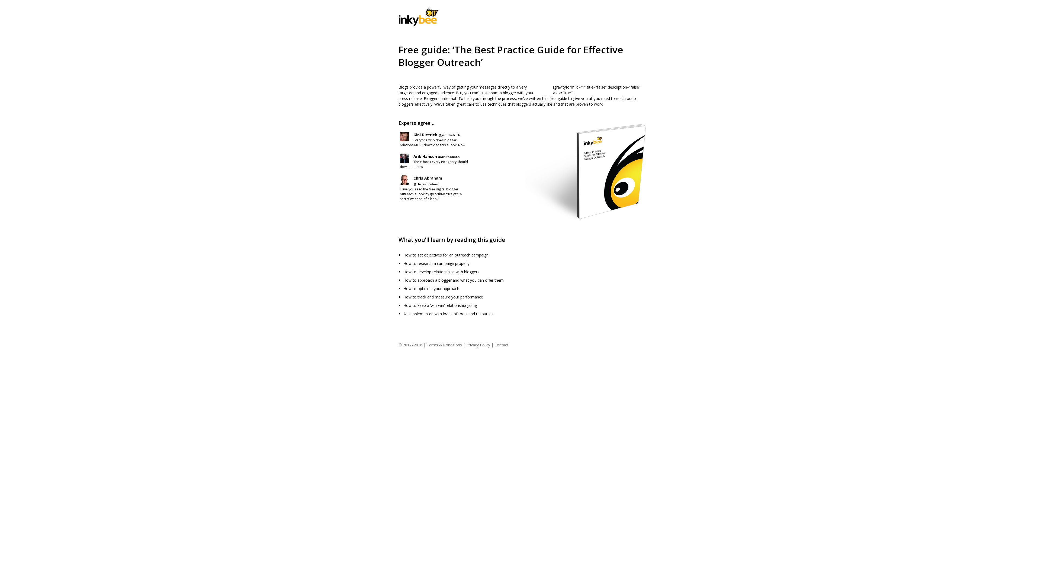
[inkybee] (419, 25)
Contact (501, 344)
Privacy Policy (478, 344)
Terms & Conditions (444, 344)
